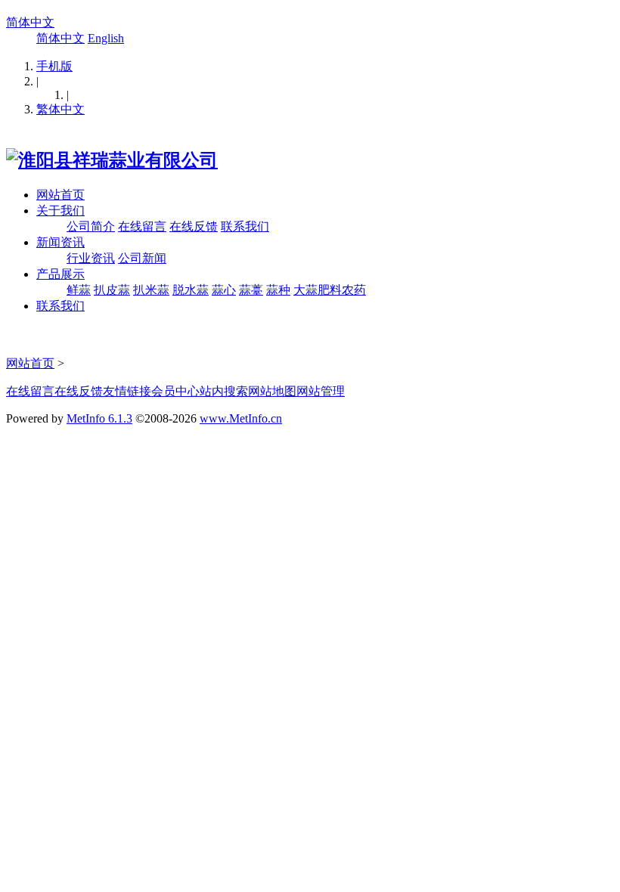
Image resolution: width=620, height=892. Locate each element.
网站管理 (320, 391)
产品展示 (60, 274)
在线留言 (142, 226)
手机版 (54, 66)
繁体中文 (60, 109)
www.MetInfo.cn (241, 418)
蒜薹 (251, 289)
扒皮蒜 (112, 289)
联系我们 (245, 226)
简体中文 (30, 22)
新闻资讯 (60, 242)
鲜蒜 (79, 289)
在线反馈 (193, 226)
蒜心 (224, 289)
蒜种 (278, 289)
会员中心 (175, 391)
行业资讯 (91, 258)
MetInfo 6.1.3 (99, 418)
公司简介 (91, 226)
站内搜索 (224, 391)
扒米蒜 (151, 289)
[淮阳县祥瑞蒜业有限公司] (112, 160)
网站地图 (272, 391)
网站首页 (60, 194)
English (106, 38)
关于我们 (60, 210)
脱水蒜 (190, 289)
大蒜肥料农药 (329, 289)
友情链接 (127, 391)
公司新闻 (142, 258)
